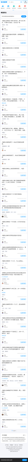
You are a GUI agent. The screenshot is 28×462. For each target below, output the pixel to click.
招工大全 (16, 444)
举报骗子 (11, 444)
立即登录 (24, 459)
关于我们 (7, 444)
